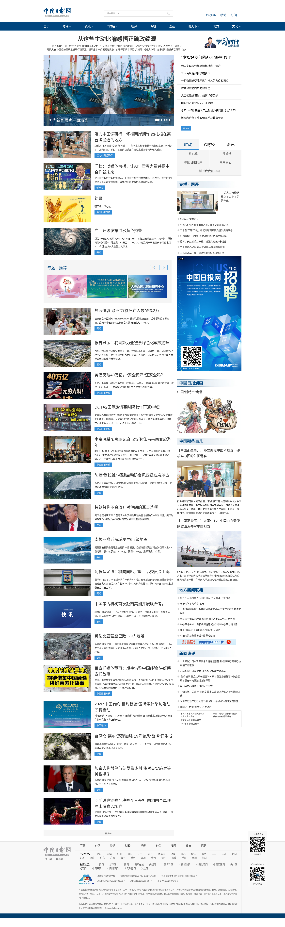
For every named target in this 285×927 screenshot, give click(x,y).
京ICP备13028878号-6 (168, 881)
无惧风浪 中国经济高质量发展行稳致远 (67, 49)
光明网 (83, 868)
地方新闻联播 (191, 590)
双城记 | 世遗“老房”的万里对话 (195, 707)
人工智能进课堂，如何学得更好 (199, 95)
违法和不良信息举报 (106, 876)
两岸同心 (225, 162)
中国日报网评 (193, 162)
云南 (163, 857)
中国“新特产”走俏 (190, 392)
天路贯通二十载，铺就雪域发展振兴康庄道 (202, 252)
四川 (143, 857)
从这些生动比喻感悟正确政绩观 (117, 39)
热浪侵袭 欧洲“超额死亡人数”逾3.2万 (127, 310)
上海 (173, 853)
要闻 (98, 252)
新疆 (194, 857)
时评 (65, 26)
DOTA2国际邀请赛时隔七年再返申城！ (129, 407)
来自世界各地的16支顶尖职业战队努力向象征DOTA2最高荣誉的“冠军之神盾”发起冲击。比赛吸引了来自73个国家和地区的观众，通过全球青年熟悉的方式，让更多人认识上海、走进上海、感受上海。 (134, 419)
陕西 (184, 857)
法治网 (144, 868)
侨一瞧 (99, 187)
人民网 (100, 864)
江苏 (183, 853)
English (211, 15)
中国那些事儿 (191, 441)
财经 (127, 845)
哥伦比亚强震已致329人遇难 (119, 636)
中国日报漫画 (191, 383)
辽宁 (140, 853)
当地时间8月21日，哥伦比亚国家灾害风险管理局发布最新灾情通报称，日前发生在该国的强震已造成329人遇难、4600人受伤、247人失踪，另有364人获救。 (133, 648)
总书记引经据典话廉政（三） (172, 49)
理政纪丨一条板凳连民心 (101, 49)
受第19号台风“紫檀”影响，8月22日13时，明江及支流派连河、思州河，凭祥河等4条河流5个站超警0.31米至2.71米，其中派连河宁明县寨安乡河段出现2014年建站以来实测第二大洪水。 (133, 242)
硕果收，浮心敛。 (104, 206)
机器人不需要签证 (189, 219)
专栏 (153, 26)
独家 (188, 845)
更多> (186, 128)
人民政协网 (130, 868)
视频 (134, 26)
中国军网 (96, 868)
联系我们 (60, 859)
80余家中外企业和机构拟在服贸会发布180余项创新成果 (209, 624)
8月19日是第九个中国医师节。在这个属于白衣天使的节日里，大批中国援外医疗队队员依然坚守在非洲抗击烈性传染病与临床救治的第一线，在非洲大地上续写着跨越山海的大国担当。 (209, 575)
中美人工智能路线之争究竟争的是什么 (230, 196)
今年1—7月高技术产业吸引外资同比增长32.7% (208, 110)
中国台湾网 (202, 864)
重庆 (133, 857)
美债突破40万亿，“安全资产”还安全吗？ (130, 375)
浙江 (193, 853)
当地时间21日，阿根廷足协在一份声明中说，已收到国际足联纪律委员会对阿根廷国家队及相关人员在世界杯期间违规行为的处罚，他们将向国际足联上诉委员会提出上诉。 (134, 583)
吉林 (150, 853)
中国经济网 (184, 864)
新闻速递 (187, 653)
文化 (235, 26)
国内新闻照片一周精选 (68, 120)
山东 (224, 853)
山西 (129, 853)
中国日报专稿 (103, 212)
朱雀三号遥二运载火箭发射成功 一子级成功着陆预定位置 (209, 701)
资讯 (88, 26)
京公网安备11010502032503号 (111, 881)
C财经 (111, 26)
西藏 (174, 857)
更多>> (108, 833)
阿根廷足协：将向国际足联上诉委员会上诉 (132, 571)
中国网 (125, 864)
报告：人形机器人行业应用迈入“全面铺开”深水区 (205, 598)
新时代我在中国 (209, 171)
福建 (203, 853)
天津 (109, 853)
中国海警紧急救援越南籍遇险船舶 (197, 635)
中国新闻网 (113, 868)
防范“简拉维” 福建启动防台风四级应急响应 (132, 475)
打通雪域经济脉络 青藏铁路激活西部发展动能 (203, 236)
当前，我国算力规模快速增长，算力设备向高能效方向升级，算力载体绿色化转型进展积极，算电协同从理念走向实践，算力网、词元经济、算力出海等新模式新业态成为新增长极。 (134, 354)
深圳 (204, 857)
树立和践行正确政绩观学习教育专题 (202, 117)
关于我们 (49, 859)
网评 (195, 184)
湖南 (92, 857)
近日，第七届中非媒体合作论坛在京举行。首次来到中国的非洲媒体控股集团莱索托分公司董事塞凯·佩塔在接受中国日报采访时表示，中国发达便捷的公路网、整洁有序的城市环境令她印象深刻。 (134, 684)
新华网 (112, 864)
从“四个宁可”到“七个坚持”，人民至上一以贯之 (158, 46)
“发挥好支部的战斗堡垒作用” (206, 57)
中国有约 (101, 725)
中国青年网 (167, 864)
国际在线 (139, 864)
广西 (112, 857)
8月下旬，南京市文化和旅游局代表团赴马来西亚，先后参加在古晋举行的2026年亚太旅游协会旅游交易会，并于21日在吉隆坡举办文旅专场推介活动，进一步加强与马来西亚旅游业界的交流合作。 (132, 455)
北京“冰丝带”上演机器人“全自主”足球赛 (200, 630)
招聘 (203, 845)
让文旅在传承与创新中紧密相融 (116, 46)
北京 (99, 853)
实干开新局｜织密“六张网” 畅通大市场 (135, 49)
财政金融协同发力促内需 (195, 88)
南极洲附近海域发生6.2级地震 (121, 539)
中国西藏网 (219, 864)
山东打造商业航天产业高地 (197, 103)
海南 (123, 857)
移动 (223, 15)
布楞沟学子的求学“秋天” (192, 603)
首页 (46, 26)
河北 (119, 853)
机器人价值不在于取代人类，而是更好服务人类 (204, 224)
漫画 (172, 26)
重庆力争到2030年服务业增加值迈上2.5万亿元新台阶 (207, 618)
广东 (102, 857)
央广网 (233, 864)
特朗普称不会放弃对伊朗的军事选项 (126, 507)
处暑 (98, 198)
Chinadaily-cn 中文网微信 (257, 874)
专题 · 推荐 (57, 268)
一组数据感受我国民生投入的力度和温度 (205, 80)
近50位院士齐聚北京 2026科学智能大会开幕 (203, 671)
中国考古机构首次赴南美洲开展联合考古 (130, 604)
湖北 (82, 857)
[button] (157, 120)
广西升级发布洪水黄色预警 (118, 230)
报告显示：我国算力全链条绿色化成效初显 (132, 343)
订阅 (234, 15)
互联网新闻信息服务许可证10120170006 (138, 876)
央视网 (152, 864)
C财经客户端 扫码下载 (257, 844)
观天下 (192, 26)
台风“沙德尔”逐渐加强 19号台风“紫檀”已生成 (134, 736)
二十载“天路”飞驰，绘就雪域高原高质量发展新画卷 (206, 230)
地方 (216, 26)
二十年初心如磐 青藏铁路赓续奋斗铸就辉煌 (202, 247)
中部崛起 (225, 154)
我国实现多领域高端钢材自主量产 (201, 66)
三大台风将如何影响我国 (195, 73)
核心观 (193, 154)
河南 (234, 853)
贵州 (153, 857)
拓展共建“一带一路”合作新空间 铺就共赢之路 (75, 46)
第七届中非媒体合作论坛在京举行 (197, 686)
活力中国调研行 (104, 155)
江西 (214, 853)
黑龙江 (161, 853)
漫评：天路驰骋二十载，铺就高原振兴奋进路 (203, 241)
